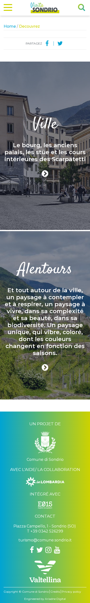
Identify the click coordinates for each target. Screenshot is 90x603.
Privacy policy (71, 591)
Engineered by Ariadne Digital (45, 599)
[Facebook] (47, 43)
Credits (55, 591)
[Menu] (8, 8)
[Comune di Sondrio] (45, 444)
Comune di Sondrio (35, 591)
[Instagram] (48, 549)
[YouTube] (57, 549)
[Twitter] (60, 43)
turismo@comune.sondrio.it (45, 540)
